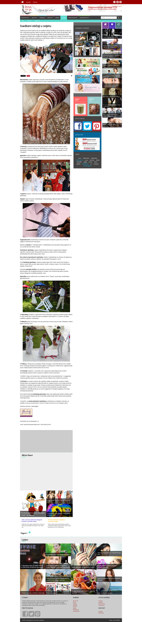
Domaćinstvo (84, 17)
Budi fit (50, 17)
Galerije (35, 2)
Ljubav (64, 17)
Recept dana (102, 604)
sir (91, 164)
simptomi (79, 160)
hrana (86, 160)
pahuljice (96, 164)
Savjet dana (102, 605)
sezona (92, 160)
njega (85, 162)
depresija (86, 158)
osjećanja (94, 158)
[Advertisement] (32, 441)
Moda (57, 17)
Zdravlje (42, 17)
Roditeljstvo (72, 17)
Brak (23, 21)
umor (95, 162)
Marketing (101, 613)
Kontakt (100, 611)
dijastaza (85, 164)
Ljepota (34, 17)
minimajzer (87, 166)
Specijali (28, 2)
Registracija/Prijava (117, 6)
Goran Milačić (116, 620)
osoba (79, 158)
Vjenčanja (37, 21)
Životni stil (25, 17)
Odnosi (29, 21)
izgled (78, 164)
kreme (90, 162)
